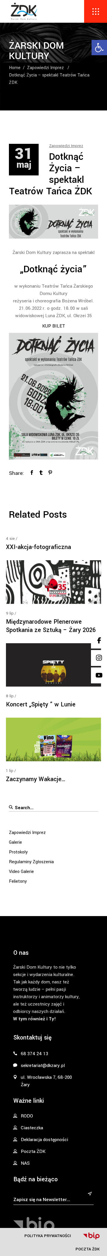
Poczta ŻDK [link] (87, 1249)
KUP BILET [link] (53, 326)
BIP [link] (91, 1235)
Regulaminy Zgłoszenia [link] (31, 862)
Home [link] (15, 68)
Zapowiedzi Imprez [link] (45, 68)
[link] (99, 47)
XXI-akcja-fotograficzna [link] (38, 547)
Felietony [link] (18, 881)
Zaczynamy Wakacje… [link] (36, 779)
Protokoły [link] (18, 852)
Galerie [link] (15, 842)
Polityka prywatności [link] (47, 1236)
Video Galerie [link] (21, 872)
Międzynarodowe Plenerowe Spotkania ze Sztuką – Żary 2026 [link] (51, 626)
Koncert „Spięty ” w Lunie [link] (40, 704)
